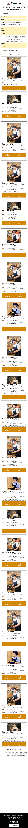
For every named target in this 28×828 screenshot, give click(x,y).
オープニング (5, 37)
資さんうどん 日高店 (7, 103)
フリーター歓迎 (6, 41)
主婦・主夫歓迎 (14, 41)
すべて (4, 36)
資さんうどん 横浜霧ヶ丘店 (9, 357)
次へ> (19, 54)
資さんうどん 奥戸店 (7, 706)
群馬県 (12, 755)
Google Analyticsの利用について (14, 817)
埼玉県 (15, 755)
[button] (8, 88)
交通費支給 (15, 36)
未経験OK (9, 36)
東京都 (21, 755)
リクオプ (17, 818)
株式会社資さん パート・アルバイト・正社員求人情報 (16, 752)
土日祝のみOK (17, 39)
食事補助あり (22, 41)
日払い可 (10, 39)
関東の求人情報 (16, 753)
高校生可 (4, 39)
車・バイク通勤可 (14, 37)
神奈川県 (25, 755)
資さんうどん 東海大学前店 (9, 79)
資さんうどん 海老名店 (8, 519)
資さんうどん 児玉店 (7, 732)
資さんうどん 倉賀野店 (8, 183)
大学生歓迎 (22, 37)
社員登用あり (23, 36)
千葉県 (18, 755)
